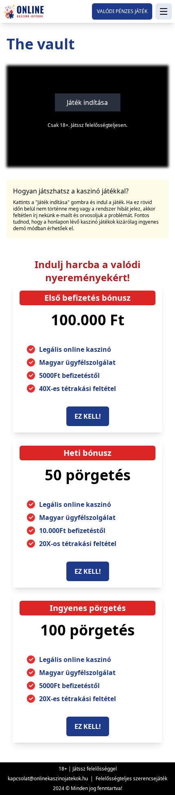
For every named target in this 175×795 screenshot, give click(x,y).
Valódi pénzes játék (122, 11)
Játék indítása (87, 102)
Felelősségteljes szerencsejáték (131, 778)
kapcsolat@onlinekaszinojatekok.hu (48, 778)
